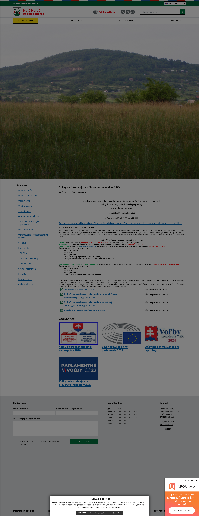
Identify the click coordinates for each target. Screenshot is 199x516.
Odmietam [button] (117, 513)
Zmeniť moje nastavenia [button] (99, 513)
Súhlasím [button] (81, 513)
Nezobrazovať (189, 480)
